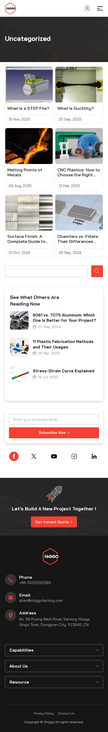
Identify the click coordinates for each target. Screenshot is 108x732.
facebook (14, 456)
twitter (34, 456)
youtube (54, 456)
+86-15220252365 (35, 582)
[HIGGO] (10, 8)
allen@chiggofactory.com (41, 600)
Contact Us (66, 713)
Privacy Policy (44, 713)
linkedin (94, 456)
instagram (74, 456)
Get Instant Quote (52, 522)
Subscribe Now (52, 432)
